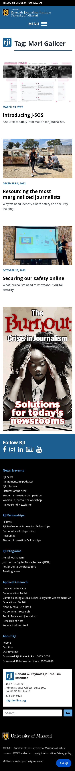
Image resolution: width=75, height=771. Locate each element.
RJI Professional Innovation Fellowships (26, 526)
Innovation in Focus (14, 588)
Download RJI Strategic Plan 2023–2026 (26, 656)
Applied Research (15, 582)
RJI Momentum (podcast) (18, 481)
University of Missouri (24, 15)
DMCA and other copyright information (34, 753)
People (7, 642)
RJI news (8, 477)
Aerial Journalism (13, 557)
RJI (31, 11)
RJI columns (10, 486)
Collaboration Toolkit (15, 593)
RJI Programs (12, 551)
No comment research (16, 611)
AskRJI (64, 763)
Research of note (13, 621)
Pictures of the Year (14, 491)
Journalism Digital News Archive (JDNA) (26, 562)
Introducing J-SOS (23, 115)
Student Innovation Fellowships (22, 540)
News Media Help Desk (17, 607)
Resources (9, 535)
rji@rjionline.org (16, 700)
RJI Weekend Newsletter (17, 504)
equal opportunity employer (28, 761)
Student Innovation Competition (22, 495)
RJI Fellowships (13, 515)
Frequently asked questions (19, 531)
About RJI (9, 636)
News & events (13, 470)
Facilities (8, 647)
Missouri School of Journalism (22, 2)
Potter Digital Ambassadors (19, 566)
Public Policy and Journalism (20, 616)
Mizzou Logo (6, 12)
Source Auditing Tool (15, 625)
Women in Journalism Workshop (22, 500)
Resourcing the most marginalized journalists (31, 194)
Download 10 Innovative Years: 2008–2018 (28, 661)
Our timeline (10, 651)
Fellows (7, 522)
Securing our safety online (33, 278)
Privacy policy (64, 753)
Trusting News (11, 571)
